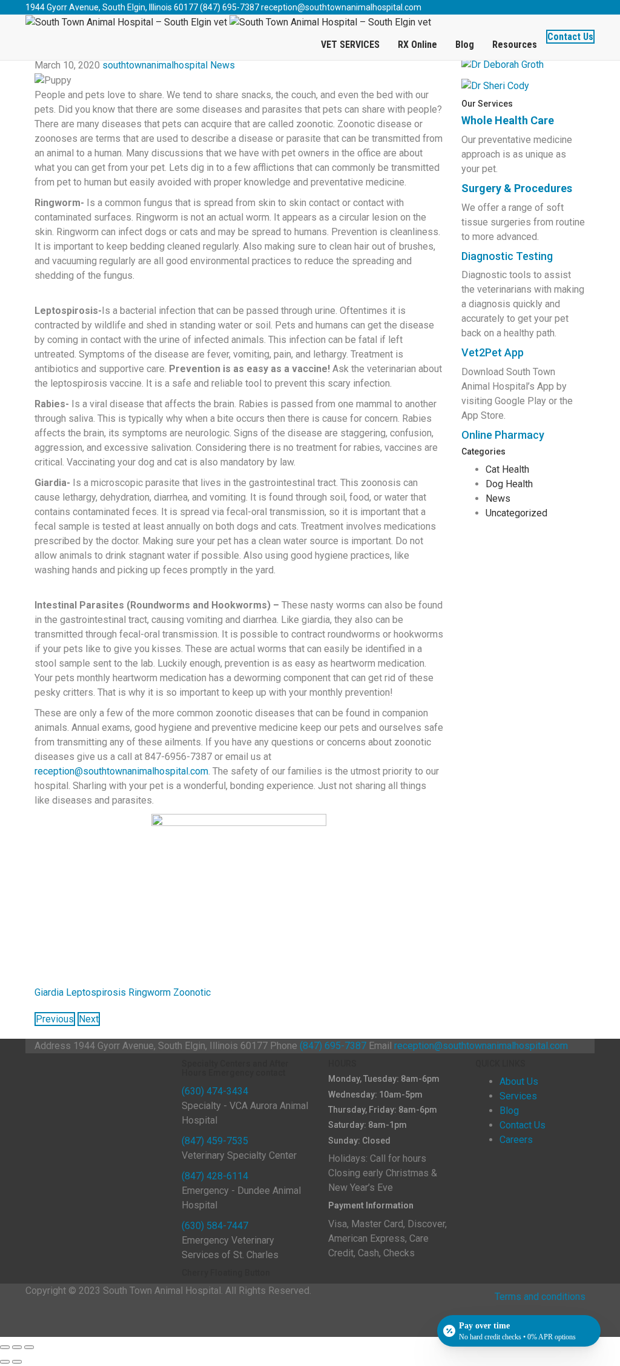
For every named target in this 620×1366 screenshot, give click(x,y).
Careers (516, 1139)
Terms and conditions (540, 1296)
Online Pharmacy (502, 434)
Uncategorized (516, 513)
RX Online (417, 44)
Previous (55, 1019)
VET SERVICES (350, 44)
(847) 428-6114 (215, 1176)
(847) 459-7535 (215, 1141)
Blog (464, 44)
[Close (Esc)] (5, 1347)
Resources (514, 44)
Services (518, 1096)
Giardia (49, 992)
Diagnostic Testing (507, 256)
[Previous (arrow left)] (5, 1362)
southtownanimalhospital (155, 65)
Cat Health (507, 469)
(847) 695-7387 (229, 7)
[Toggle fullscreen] (17, 1347)
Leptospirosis (96, 992)
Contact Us (570, 36)
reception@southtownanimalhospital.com (341, 7)
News (222, 65)
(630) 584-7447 (215, 1225)
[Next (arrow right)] (17, 1362)
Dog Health (509, 484)
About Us (519, 1081)
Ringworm (149, 992)
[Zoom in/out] (29, 1347)
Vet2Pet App (492, 352)
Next (89, 1019)
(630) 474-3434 (215, 1091)
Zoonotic (192, 992)
